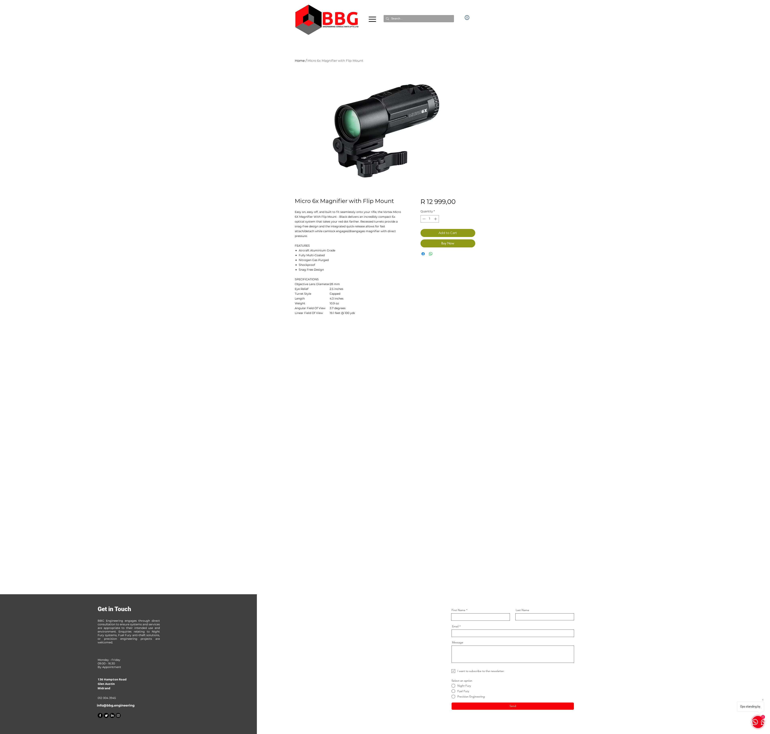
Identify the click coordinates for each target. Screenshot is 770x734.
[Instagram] (118, 715)
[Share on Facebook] (423, 253)
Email (455, 626)
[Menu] (372, 19)
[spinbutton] (429, 218)
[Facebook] (100, 715)
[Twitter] (106, 715)
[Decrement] (423, 218)
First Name (458, 610)
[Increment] (435, 218)
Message (457, 642)
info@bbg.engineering (116, 705)
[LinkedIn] (112, 715)
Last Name (522, 610)
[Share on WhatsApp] (430, 253)
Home (300, 61)
